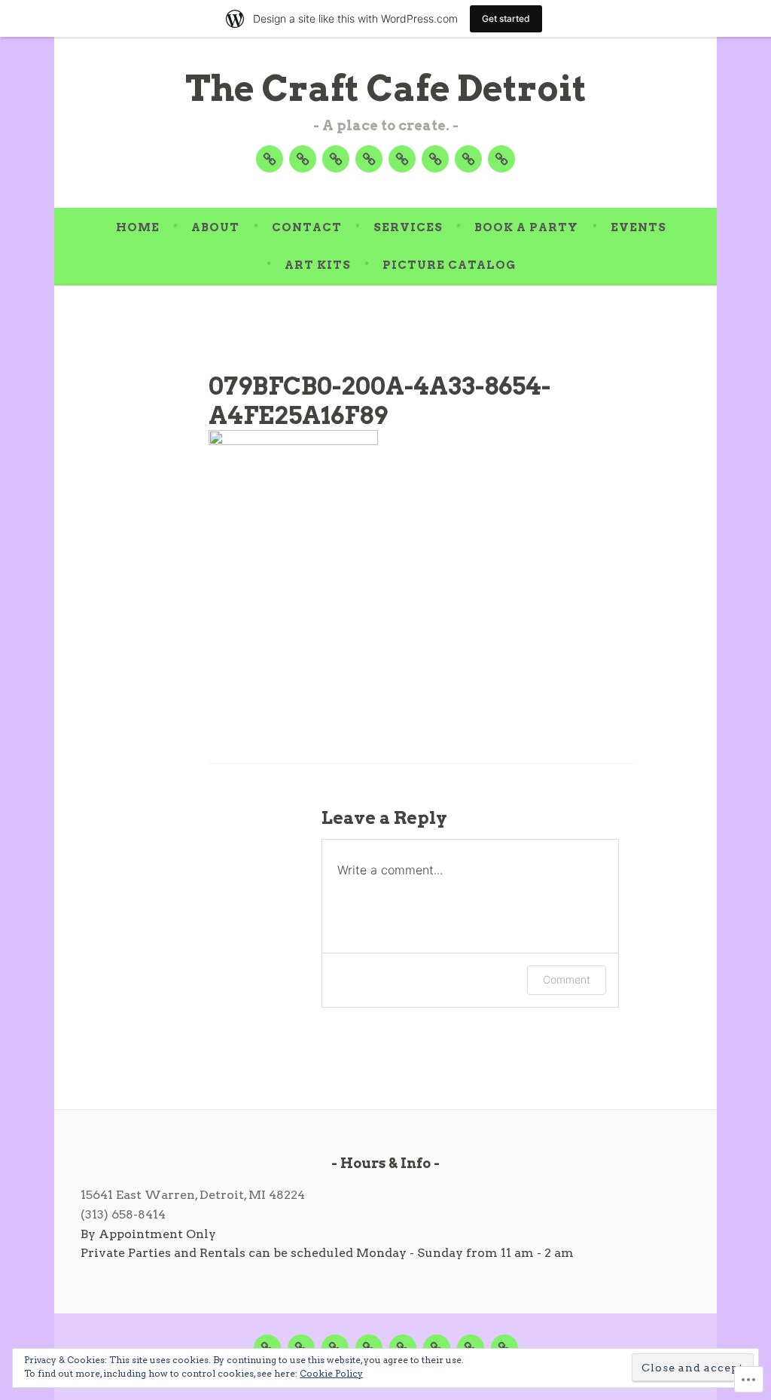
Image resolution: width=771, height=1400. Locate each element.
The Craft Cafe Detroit (386, 88)
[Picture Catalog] (501, 158)
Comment (566, 979)
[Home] (269, 158)
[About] (302, 158)
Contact (307, 227)
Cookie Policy (331, 1373)
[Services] (368, 158)
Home (138, 227)
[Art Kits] (468, 158)
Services (408, 227)
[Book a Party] (402, 158)
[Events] (435, 158)
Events (638, 227)
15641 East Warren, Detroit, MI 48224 (193, 1195)
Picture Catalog (449, 265)
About (215, 227)
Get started (506, 18)
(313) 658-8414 (123, 1214)
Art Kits (318, 265)
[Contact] (335, 158)
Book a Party (526, 227)
